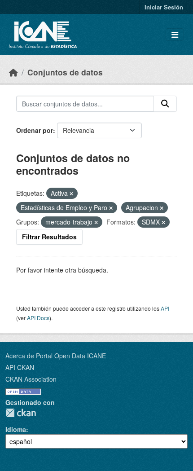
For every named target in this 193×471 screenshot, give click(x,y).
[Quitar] (71, 193)
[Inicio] (13, 72)
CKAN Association (31, 378)
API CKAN (19, 367)
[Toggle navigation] (175, 34)
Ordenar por (34, 130)
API (165, 308)
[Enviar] (165, 104)
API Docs (38, 317)
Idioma (15, 429)
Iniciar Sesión (164, 7)
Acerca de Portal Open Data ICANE (55, 355)
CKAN (20, 413)
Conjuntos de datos (65, 72)
